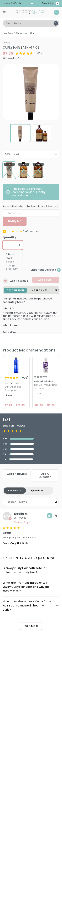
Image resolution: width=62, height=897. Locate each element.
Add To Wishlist (19, 281)
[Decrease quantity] (6, 245)
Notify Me (14, 221)
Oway (6, 42)
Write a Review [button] (17, 474)
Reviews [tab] (13, 490)
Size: (12, 154)
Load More (31, 626)
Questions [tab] (37, 490)
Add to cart (46, 280)
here (20, 302)
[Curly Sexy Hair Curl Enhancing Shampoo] (16, 365)
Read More (9, 332)
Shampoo (21, 33)
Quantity (9, 237)
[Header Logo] (30, 12)
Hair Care (8, 33)
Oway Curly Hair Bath (15, 543)
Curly (33, 33)
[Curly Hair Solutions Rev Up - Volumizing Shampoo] (46, 365)
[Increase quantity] (19, 245)
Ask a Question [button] (45, 475)
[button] (49, 515)
